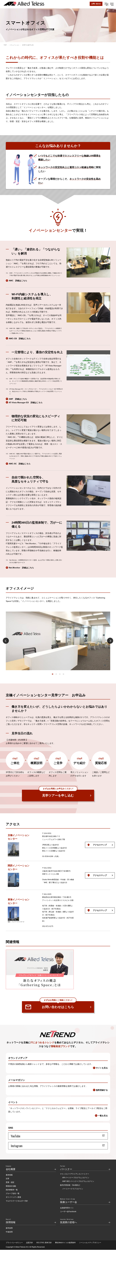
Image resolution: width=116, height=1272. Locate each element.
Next (110, 641)
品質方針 (29, 1243)
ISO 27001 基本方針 (44, 1243)
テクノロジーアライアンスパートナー (74, 1174)
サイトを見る (102, 1068)
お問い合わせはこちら (58, 1005)
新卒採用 (9, 1228)
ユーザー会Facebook (68, 1212)
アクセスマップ (100, 845)
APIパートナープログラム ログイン (75, 1178)
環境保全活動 (11, 1186)
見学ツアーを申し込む (58, 793)
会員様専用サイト (67, 1208)
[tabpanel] (58, 641)
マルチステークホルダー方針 (17, 1201)
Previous (6, 641)
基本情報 (9, 1175)
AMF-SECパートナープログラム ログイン (78, 1181)
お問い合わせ (96, 4)
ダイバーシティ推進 (13, 1197)
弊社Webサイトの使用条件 (65, 1243)
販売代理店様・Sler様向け (70, 1185)
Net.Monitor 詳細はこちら (21, 568)
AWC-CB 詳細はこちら (20, 338)
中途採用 (9, 1232)
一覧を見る (103, 1116)
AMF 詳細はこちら (18, 399)
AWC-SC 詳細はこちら (20, 464)
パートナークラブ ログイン (72, 1189)
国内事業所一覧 (12, 1190)
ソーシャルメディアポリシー (90, 1243)
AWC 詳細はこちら (18, 281)
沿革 (7, 1179)
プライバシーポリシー (14, 1243)
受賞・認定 (10, 1182)
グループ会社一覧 (12, 1193)
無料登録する (102, 1090)
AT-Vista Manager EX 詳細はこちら (26, 402)
